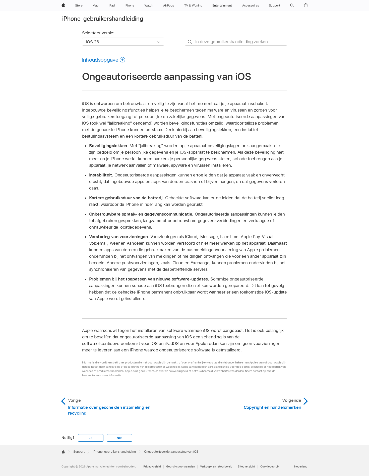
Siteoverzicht (246, 466)
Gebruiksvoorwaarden (180, 466)
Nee (119, 438)
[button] (292, 5)
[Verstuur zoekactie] (190, 42)
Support (79, 451)
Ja (90, 438)
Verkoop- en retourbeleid (216, 466)
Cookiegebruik (269, 466)
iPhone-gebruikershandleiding (102, 18)
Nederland (301, 466)
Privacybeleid (152, 466)
